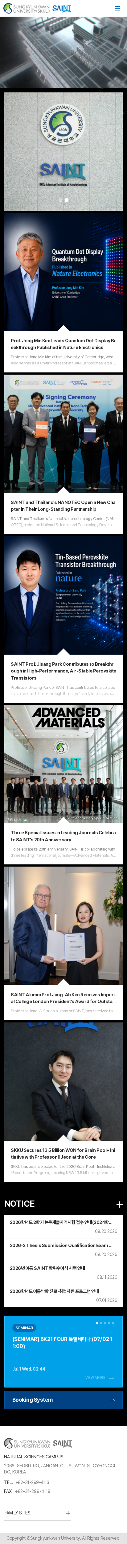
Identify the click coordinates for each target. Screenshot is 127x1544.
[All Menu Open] (117, 8)
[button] (60, 200)
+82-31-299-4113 (32, 1482)
